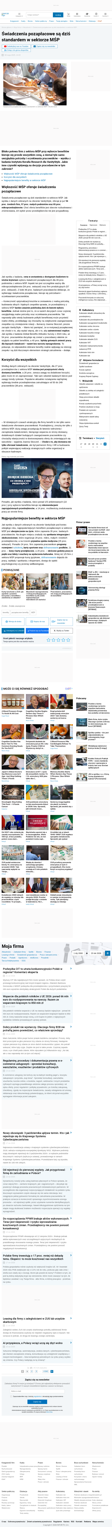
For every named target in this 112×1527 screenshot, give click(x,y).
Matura (22, 1508)
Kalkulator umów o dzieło (89, 329)
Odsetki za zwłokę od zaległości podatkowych (91, 392)
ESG (23, 961)
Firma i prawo (83, 522)
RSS (72, 1521)
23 (105, 444)
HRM (21, 1479)
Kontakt (79, 1521)
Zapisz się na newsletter (62, 621)
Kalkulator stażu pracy (63, 1505)
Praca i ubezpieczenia (48, 955)
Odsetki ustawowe (80, 1505)
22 (101, 444)
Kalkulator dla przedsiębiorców (91, 320)
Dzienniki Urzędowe (45, 1500)
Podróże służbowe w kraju (89, 407)
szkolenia (18, 547)
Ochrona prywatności (16, 1521)
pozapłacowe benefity (20, 612)
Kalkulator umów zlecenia (89, 326)
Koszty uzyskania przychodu (90, 404)
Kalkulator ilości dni (86, 352)
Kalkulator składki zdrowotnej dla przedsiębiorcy (92, 314)
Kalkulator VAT (85, 343)
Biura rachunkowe (81, 1463)
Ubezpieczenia (25, 1471)
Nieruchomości (81, 21)
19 (89, 444)
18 (85, 444)
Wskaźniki (87, 380)
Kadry (23, 21)
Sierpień (100, 438)
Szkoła (22, 1497)
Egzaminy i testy (25, 1503)
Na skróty (96, 1491)
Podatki (13, 958)
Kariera (66, 1521)
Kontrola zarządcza (86, 373)
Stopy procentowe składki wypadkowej (89, 398)
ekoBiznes (34, 958)
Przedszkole (24, 1495)
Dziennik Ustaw (43, 1495)
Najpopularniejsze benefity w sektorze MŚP (25, 180)
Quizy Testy (83, 426)
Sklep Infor (41, 1479)
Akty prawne (42, 1491)
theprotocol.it (96, 1508)
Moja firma (17, 27)
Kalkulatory (88, 310)
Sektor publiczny (41, 21)
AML (75, 1484)
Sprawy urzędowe (44, 1474)
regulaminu (37, 1396)
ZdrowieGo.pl (97, 1495)
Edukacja (92, 21)
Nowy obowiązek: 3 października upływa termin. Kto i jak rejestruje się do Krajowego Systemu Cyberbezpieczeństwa (93, 255)
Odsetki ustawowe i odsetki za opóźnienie (91, 385)
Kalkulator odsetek (62, 1503)
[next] (52, 1371)
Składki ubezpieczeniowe (82, 1500)
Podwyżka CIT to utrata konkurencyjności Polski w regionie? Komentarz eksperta (93, 230)
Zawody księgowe (8, 1477)
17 (81, 444)
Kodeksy (41, 1510)
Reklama (87, 1521)
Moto (71, 21)
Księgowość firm (8, 1463)
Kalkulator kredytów (86, 336)
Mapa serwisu (98, 1521)
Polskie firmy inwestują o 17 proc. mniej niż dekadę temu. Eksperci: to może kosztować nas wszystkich (92, 274)
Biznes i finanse (61, 1466)
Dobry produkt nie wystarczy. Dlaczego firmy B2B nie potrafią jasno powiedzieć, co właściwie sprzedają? (91, 243)
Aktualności (27, 27)
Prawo (51, 21)
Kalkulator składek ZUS (88, 339)
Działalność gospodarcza (89, 363)
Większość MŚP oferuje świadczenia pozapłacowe (28, 174)
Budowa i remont (98, 1474)
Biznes (30, 21)
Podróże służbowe (80, 1503)
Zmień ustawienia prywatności (39, 1521)
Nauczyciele (24, 1500)
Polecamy (81, 698)
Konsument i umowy (45, 1471)
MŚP (33, 612)
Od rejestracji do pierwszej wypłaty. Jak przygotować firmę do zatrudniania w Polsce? (92, 261)
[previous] (22, 1371)
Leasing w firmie (8, 955)
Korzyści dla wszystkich (15, 177)
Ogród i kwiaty (97, 1477)
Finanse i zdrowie (62, 1479)
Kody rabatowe (97, 1500)
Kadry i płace (6, 1505)
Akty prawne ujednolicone (47, 1508)
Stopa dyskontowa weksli (89, 423)
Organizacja (6, 1495)
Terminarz (88, 438)
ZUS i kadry (6, 1474)
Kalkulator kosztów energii (89, 333)
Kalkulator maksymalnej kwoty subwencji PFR (91, 347)
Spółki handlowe (85, 367)
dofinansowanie (50, 547)
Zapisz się (37, 1402)
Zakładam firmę (20, 952)
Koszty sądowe (85, 370)
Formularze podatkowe (100, 1505)
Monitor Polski (43, 1497)
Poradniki (45, 958)
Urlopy (22, 1474)
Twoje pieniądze (61, 21)
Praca (40, 1477)
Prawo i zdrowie (43, 1482)
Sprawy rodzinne (43, 1466)
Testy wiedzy (24, 1513)
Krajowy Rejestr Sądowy (88, 376)
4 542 (46, 1371)
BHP (21, 1477)
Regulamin (57, 1521)
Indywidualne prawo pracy (29, 1466)
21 (97, 444)
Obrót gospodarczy (8, 1471)
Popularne (83, 225)
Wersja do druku (15, 621)
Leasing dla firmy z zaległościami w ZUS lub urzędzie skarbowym (92, 280)
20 (93, 444)
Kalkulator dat (84, 356)
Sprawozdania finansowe (82, 1482)
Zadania (4, 1500)
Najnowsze (93, 225)
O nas (4, 1521)
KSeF (100, 21)
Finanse (48, 952)
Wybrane (103, 225)
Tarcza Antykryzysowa (10, 961)
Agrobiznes (22, 958)
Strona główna (7, 27)
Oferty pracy (96, 1510)
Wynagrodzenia (25, 1469)
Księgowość (14, 21)
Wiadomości (96, 1466)
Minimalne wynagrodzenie (83, 1497)
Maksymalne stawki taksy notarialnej (89, 418)
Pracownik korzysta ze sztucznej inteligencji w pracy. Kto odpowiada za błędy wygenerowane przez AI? (92, 299)
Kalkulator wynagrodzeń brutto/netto (93, 323)
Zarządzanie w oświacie (28, 1505)
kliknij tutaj (49, 1412)
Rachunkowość (7, 1469)
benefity (6, 612)
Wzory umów (96, 1503)
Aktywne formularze (93, 360)
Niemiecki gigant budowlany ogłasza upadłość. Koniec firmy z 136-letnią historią (93, 292)
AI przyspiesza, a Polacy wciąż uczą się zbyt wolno (93, 286)
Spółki (31, 952)
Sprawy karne (42, 1469)
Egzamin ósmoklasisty (27, 1510)
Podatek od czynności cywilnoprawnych (87, 411)
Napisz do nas (39, 621)
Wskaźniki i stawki (81, 1491)
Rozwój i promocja (8, 1503)
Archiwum (95, 1497)
